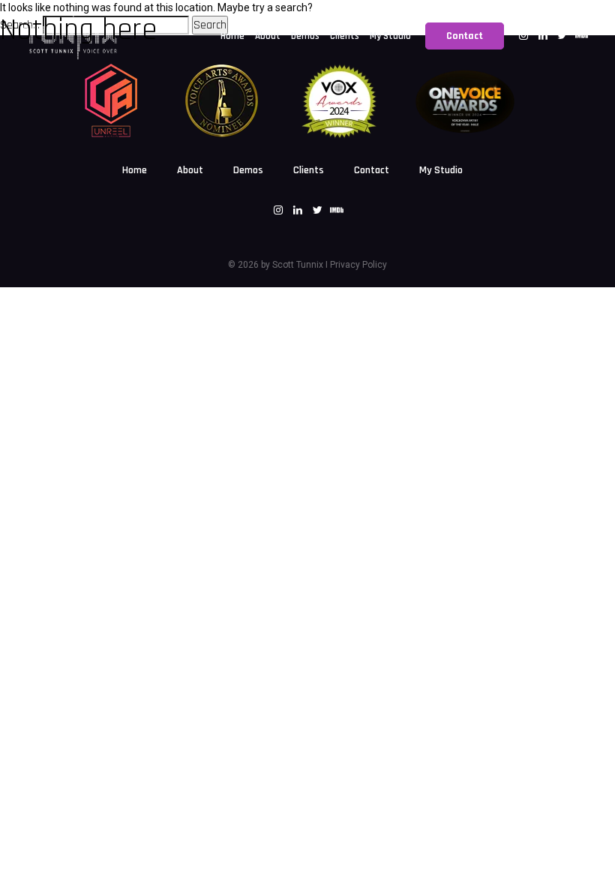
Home (134, 170)
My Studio (441, 170)
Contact (371, 170)
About (190, 170)
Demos (248, 170)
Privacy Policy (358, 265)
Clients (308, 170)
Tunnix (308, 265)
